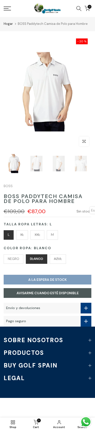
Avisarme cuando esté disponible (48, 293)
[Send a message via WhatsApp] (86, 422)
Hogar (8, 24)
